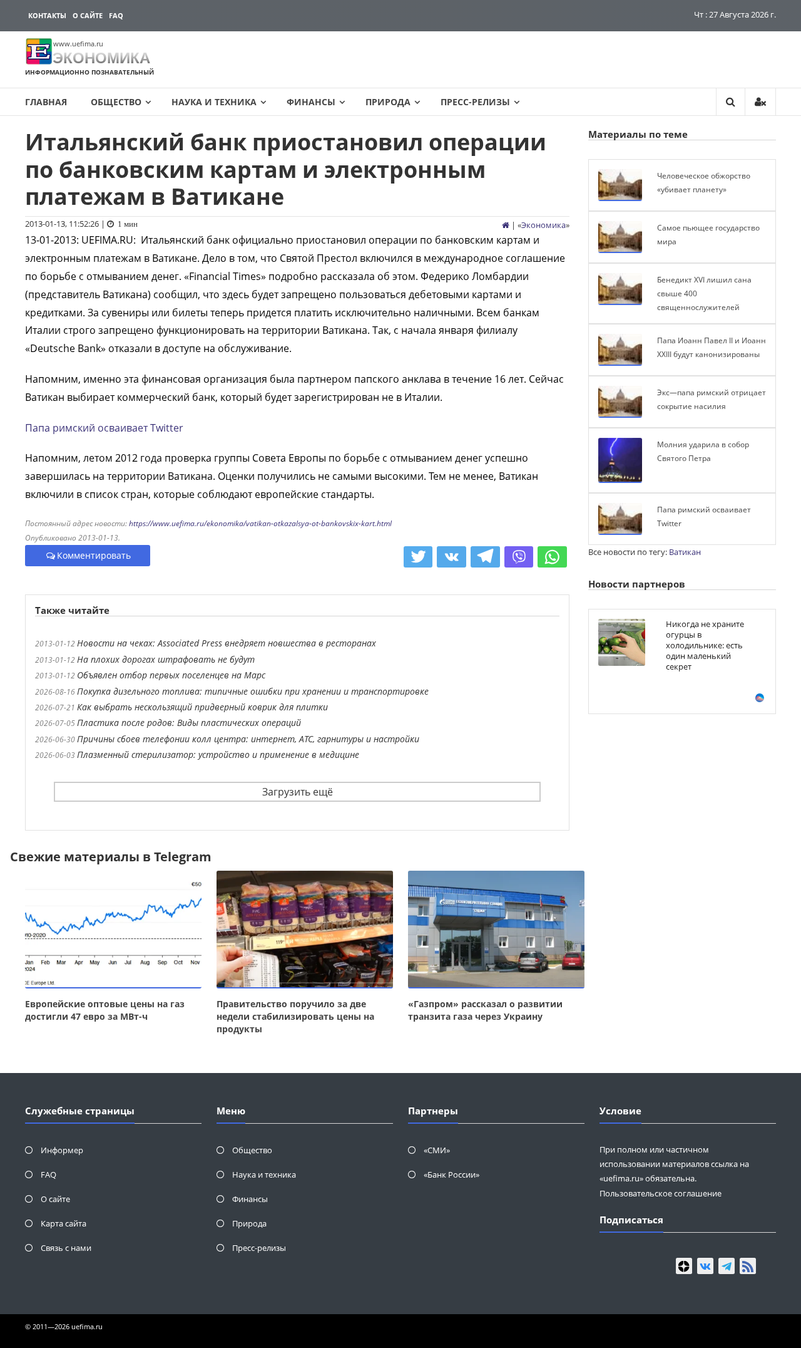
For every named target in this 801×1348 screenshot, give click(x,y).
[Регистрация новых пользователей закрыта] (760, 101)
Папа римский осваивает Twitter (104, 428)
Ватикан (685, 551)
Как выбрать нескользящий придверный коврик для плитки (202, 707)
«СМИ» (437, 1150)
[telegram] (726, 1266)
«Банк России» (451, 1174)
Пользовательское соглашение (660, 1193)
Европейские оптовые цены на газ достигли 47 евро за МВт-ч (105, 1010)
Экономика (543, 225)
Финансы (311, 102)
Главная (46, 102)
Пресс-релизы (475, 102)
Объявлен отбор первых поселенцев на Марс (171, 675)
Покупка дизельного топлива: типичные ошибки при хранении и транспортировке (253, 691)
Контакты (47, 15)
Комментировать (94, 555)
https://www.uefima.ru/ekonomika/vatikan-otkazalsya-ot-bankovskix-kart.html (260, 523)
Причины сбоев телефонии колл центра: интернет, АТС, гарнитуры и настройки (248, 739)
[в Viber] (519, 557)
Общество (116, 102)
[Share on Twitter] (418, 557)
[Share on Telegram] (485, 557)
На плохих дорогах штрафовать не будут (166, 659)
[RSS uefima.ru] (748, 1266)
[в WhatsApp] (552, 557)
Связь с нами (66, 1247)
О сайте (88, 15)
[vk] (705, 1266)
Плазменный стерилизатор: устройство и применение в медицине (218, 754)
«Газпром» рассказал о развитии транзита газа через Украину (485, 1010)
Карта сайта (63, 1223)
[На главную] (505, 225)
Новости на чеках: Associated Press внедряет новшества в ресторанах (226, 643)
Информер (62, 1150)
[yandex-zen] (684, 1266)
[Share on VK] (451, 557)
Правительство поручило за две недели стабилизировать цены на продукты (295, 1016)
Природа (388, 102)
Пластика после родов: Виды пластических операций (189, 722)
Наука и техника (214, 102)
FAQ (116, 15)
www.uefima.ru (78, 43)
